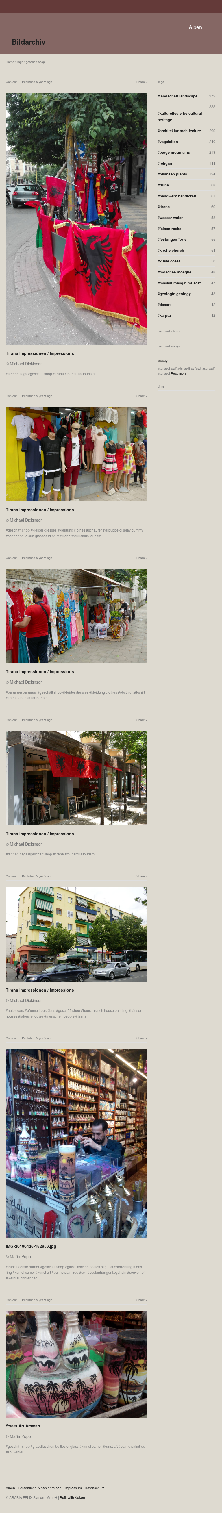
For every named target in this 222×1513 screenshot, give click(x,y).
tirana (59, 373)
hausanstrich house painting (105, 1010)
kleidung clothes (72, 529)
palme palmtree (66, 1272)
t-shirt (54, 535)
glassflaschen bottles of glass (90, 1266)
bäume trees (37, 1010)
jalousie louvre (31, 1016)
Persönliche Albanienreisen (40, 1487)
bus (52, 1010)
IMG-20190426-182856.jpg (31, 1246)
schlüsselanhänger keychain (103, 1272)
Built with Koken (72, 1497)
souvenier (137, 1272)
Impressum (73, 1487)
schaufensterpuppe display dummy (115, 529)
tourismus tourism (81, 373)
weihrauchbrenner (22, 1277)
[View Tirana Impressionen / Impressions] (76, 346)
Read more (178, 373)
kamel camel (25, 1272)
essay (163, 360)
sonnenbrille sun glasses (27, 535)
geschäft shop (35, 62)
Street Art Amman (23, 1426)
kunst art (44, 1272)
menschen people (60, 1016)
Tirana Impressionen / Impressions (40, 353)
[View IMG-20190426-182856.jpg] (76, 1239)
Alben (195, 27)
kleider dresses (45, 529)
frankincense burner (23, 1266)
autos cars (16, 1010)
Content (11, 81)
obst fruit (126, 692)
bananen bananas (22, 692)
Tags (20, 62)
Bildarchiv (28, 42)
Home (10, 62)
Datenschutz (94, 1487)
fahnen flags (17, 373)
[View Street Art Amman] (76, 1418)
